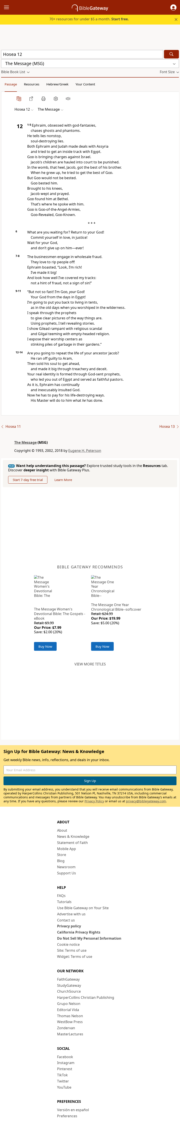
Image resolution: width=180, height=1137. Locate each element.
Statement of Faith (72, 842)
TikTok (62, 1075)
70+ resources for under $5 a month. (89, 19)
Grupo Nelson (68, 1003)
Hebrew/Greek (57, 84)
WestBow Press (70, 1021)
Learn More (63, 479)
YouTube (64, 1087)
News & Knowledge (73, 836)
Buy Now (45, 646)
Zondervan (66, 1028)
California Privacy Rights (78, 932)
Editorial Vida (68, 1009)
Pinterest (64, 1068)
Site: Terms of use (71, 950)
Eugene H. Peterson (84, 450)
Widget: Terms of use (74, 956)
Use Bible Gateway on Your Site (83, 907)
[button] (173, 7)
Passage (11, 84)
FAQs (61, 895)
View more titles (90, 664)
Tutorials (64, 901)
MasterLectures (70, 1034)
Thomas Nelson (70, 1015)
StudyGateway (69, 985)
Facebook (65, 1056)
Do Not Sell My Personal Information (89, 938)
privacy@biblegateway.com (146, 801)
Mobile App (66, 848)
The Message (25, 442)
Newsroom (66, 867)
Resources (31, 84)
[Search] (171, 54)
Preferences (67, 1116)
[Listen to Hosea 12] (68, 98)
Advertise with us (71, 914)
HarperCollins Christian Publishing (85, 997)
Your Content (85, 84)
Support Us (66, 873)
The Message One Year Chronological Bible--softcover (116, 607)
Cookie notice (68, 944)
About (62, 830)
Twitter (63, 1081)
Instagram (65, 1062)
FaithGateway (68, 979)
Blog (61, 860)
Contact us (66, 920)
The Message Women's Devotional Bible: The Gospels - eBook (59, 614)
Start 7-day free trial (28, 479)
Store (61, 854)
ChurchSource (69, 991)
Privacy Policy (94, 801)
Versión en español (73, 1109)
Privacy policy (69, 926)
